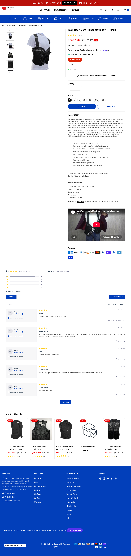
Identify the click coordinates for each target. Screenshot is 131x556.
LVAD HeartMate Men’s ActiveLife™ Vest (113, 448)
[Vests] (56, 18)
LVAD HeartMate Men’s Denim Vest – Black (64, 448)
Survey (69, 514)
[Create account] (118, 10)
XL (84, 100)
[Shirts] (10, 18)
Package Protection (88, 447)
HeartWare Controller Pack (80, 176)
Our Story (37, 498)
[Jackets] (70, 18)
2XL (90, 100)
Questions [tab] (18, 292)
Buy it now (111, 106)
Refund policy (8, 530)
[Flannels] (115, 18)
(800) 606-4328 (10, 493)
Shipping (71, 45)
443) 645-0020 (10, 497)
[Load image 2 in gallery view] (10, 46)
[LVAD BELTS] (84, 18)
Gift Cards (37, 494)
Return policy (71, 502)
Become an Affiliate (73, 478)
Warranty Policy (72, 494)
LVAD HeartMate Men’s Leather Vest (40, 448)
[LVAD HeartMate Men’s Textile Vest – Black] (17, 429)
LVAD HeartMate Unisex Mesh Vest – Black (30, 25)
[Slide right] (10, 73)
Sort (109, 304)
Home (4, 25)
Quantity (71, 84)
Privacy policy (71, 490)
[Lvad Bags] (100, 18)
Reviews (69, 510)
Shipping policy (72, 506)
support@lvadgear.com (12, 501)
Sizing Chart (75, 60)
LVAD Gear (50, 544)
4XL (103, 100)
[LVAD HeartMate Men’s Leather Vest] (41, 429)
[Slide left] (10, 30)
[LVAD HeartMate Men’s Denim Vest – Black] (66, 429)
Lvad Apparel (38, 478)
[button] (112, 10)
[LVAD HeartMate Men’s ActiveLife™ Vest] (114, 429)
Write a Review (119, 297)
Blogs (36, 482)
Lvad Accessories (40, 486)
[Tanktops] (39, 18)
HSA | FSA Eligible (72, 498)
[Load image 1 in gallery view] (10, 37)
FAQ (68, 518)
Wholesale (37, 502)
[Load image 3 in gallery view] (10, 55)
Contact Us (70, 482)
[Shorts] (25, 18)
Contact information (60, 530)
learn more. (92, 54)
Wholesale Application (74, 486)
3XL (96, 100)
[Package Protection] (90, 429)
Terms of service (32, 530)
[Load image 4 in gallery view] (10, 64)
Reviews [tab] (9, 292)
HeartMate (12, 25)
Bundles (37, 490)
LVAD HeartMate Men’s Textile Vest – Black (16, 448)
